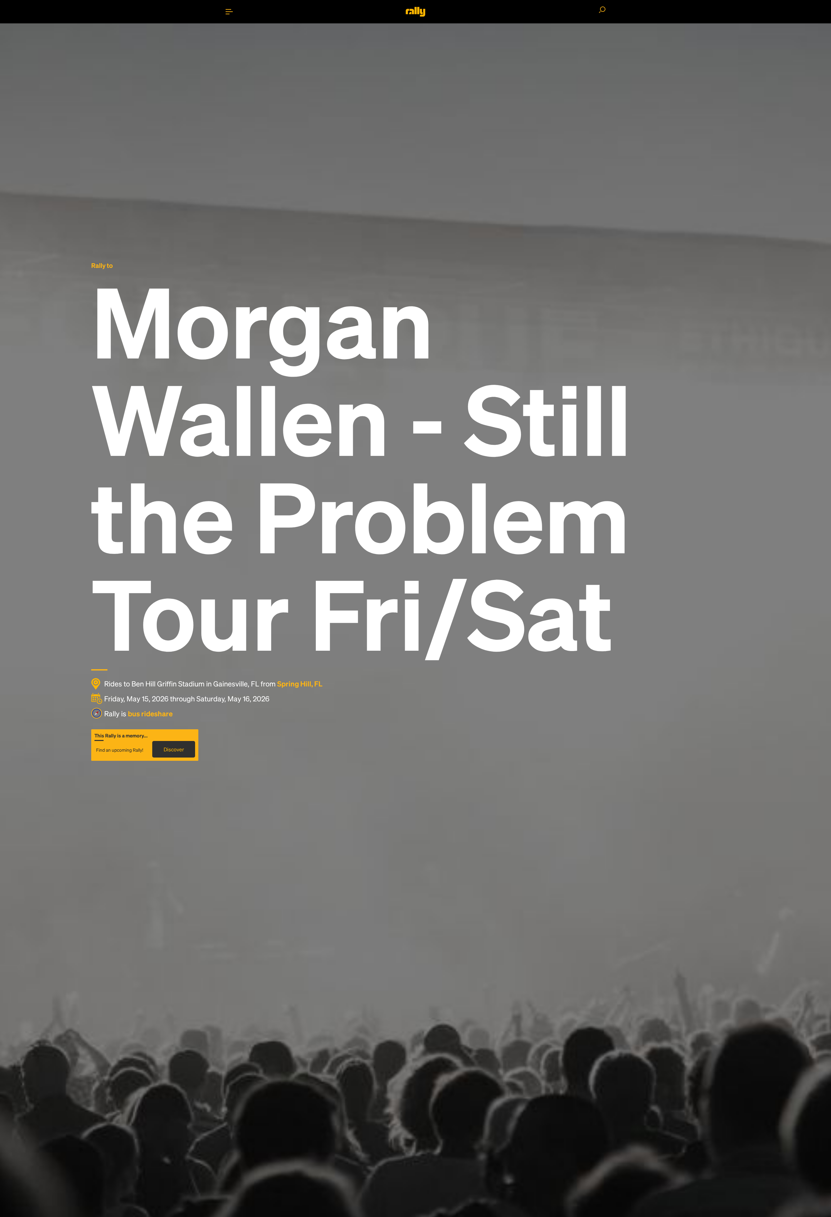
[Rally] (415, 12)
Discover (174, 749)
